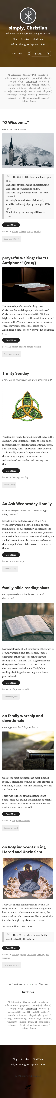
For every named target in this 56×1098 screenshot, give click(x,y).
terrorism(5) (35, 91)
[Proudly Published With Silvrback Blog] (28, 1088)
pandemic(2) (44, 94)
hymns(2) (32, 94)
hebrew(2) (12, 97)
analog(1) (46, 97)
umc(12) (26, 84)
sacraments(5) (20, 91)
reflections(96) (11, 78)
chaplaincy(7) (35, 88)
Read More (11, 225)
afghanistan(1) (33, 97)
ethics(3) (22, 94)
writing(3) (12, 94)
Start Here (38, 39)
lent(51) (12, 81)
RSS (43, 44)
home (33, 101)
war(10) (35, 84)
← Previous (15, 984)
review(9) (11, 88)
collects (22, 231)
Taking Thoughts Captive (24, 44)
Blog (15, 39)
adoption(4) (48, 91)
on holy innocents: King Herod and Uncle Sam (24, 849)
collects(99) (43, 74)
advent (15, 231)
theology (16, 477)
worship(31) (31, 81)
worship (37, 231)
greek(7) (47, 88)
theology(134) (29, 74)
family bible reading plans (25, 587)
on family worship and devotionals (22, 718)
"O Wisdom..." (15, 122)
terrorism (31, 954)
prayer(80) (25, 78)
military (15, 954)
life (13, 689)
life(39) (21, 81)
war (47, 954)
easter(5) (8, 91)
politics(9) (45, 84)
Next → (43, 984)
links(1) (25, 101)
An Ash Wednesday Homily (27, 503)
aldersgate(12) (14, 84)
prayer (30, 231)
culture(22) (44, 81)
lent (13, 561)
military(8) (22, 88)
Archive (25, 39)
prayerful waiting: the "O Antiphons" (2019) (25, 260)
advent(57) (48, 78)
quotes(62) (37, 78)
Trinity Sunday (15, 373)
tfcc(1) (22, 97)
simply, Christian (32, 1076)
